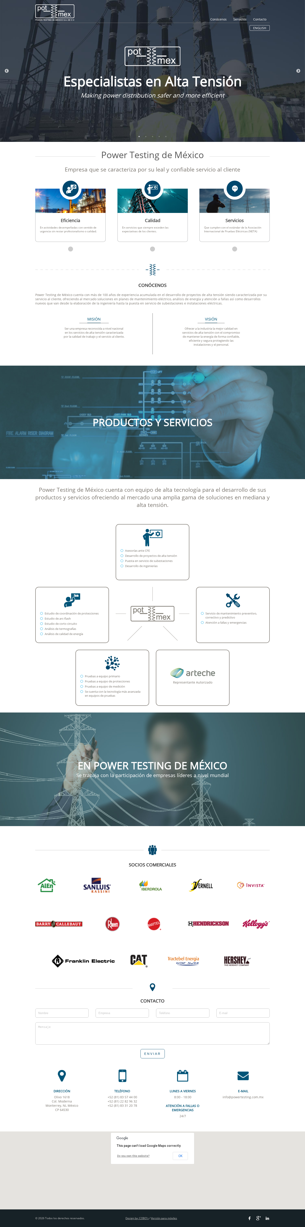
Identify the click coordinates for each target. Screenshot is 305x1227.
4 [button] (159, 136)
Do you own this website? (133, 1156)
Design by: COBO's (137, 1218)
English (259, 28)
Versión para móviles (164, 1218)
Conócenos (218, 19)
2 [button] (146, 136)
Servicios (240, 19)
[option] (152, 71)
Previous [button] (6, 71)
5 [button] (166, 136)
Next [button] (298, 71)
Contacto (259, 19)
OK (180, 1156)
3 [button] (152, 136)
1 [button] (139, 136)
